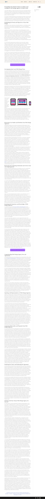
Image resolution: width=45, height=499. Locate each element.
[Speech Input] (40, 7)
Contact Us (35, 1)
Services (25, 1)
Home (22, 1)
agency (5, 161)
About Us (30, 1)
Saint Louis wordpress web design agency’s (19, 206)
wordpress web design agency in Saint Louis (13, 258)
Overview (10, 493)
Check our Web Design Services (17, 64)
